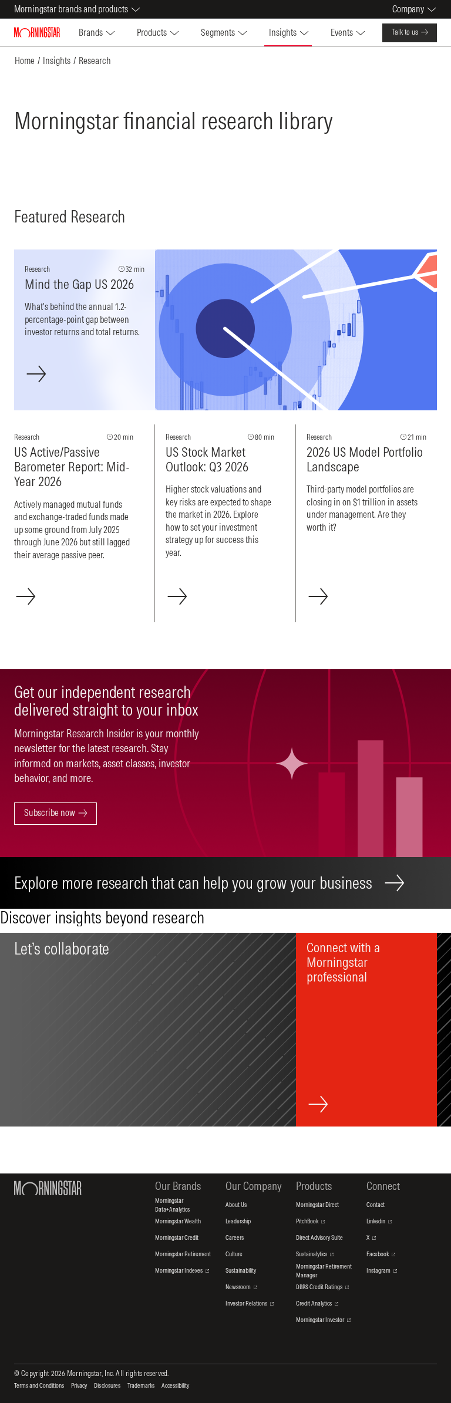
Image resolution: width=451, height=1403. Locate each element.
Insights (56, 60)
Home (25, 60)
